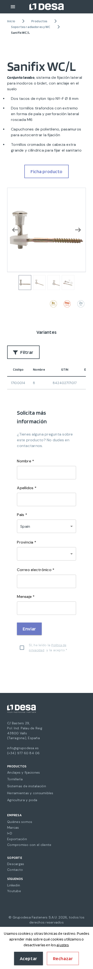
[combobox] (46, 554)
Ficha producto (46, 171)
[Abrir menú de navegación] (13, 6)
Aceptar (28, 958)
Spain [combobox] (25, 526)
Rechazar (63, 958)
